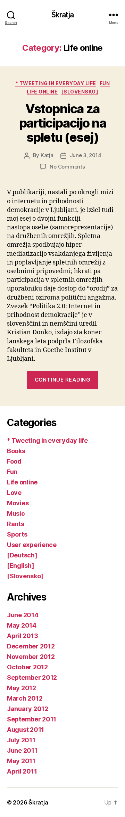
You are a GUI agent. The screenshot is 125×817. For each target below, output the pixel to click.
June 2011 (22, 750)
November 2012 (31, 656)
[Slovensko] (80, 92)
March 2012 (24, 698)
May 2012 (21, 688)
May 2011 (21, 761)
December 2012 (31, 646)
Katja (47, 155)
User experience (32, 544)
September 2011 (31, 719)
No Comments (67, 166)
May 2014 (21, 625)
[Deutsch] (22, 555)
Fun (105, 83)
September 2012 (32, 677)
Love (14, 492)
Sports (17, 534)
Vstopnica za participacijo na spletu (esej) (62, 123)
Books (16, 451)
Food (14, 461)
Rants (15, 524)
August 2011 (25, 729)
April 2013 (22, 635)
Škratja (62, 14)
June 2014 (23, 615)
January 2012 (27, 708)
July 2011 (21, 740)
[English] (20, 565)
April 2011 (22, 771)
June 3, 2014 (85, 155)
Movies (17, 503)
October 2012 (27, 667)
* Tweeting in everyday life (55, 83)
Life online (42, 92)
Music (16, 513)
